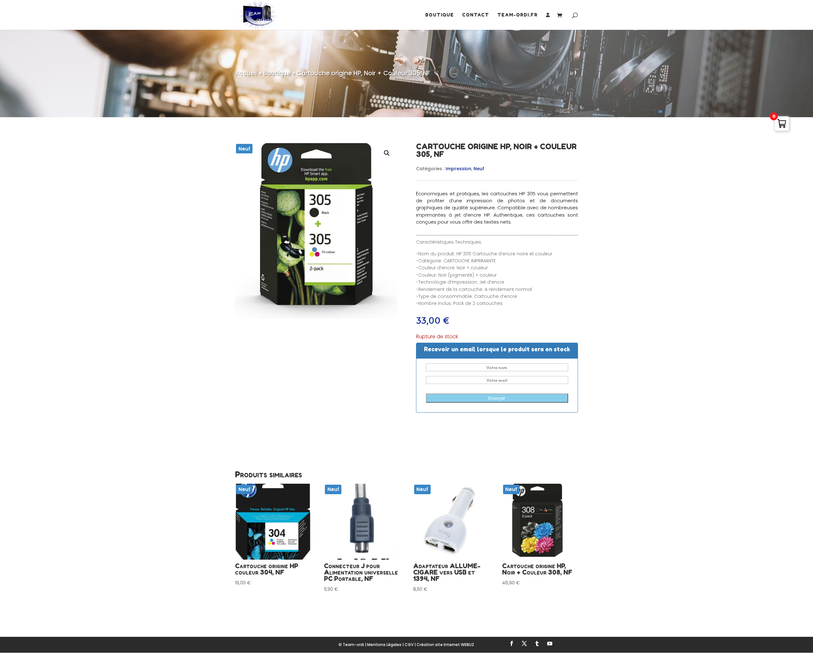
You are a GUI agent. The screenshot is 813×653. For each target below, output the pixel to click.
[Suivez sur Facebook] (512, 643)
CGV (409, 644)
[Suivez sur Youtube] (550, 643)
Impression (458, 168)
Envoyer (496, 398)
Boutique (439, 15)
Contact (475, 15)
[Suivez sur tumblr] (537, 643)
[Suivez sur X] (524, 643)
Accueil (246, 73)
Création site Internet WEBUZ (445, 644)
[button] (387, 153)
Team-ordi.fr (517, 15)
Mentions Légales (384, 644)
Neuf (479, 168)
